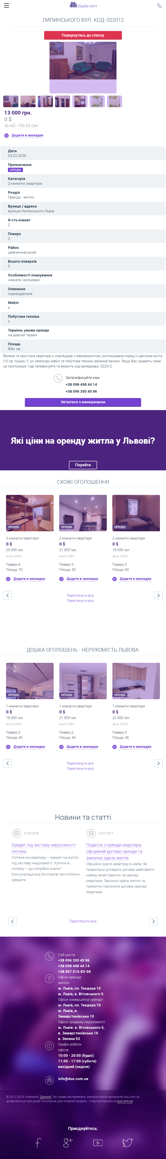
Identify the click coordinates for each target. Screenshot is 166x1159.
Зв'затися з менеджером (83, 401)
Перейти (83, 464)
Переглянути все (80, 595)
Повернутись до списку (83, 35)
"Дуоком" (45, 1097)
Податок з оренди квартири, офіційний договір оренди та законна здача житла (114, 851)
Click (6, 6)
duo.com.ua (125, 1101)
